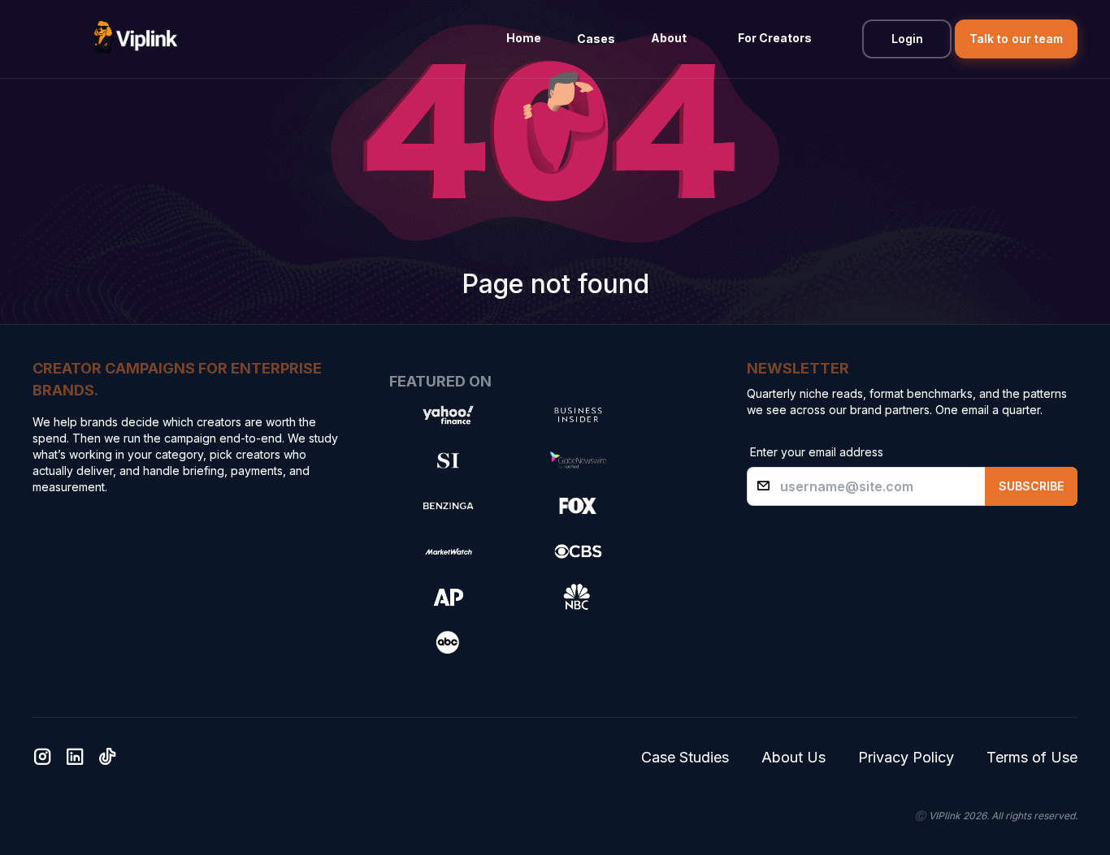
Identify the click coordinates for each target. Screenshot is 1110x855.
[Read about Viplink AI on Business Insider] (577, 415)
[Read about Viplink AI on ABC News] (447, 642)
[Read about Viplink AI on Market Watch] (447, 551)
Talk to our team (1016, 38)
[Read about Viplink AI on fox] (577, 506)
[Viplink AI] (134, 39)
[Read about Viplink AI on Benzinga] (447, 506)
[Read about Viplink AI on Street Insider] (447, 460)
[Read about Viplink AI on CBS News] (577, 551)
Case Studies (685, 757)
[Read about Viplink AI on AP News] (447, 597)
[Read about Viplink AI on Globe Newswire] (577, 460)
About (669, 38)
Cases (596, 38)
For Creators (775, 38)
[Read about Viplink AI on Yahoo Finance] (447, 415)
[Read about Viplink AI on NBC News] (577, 597)
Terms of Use (1031, 757)
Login (907, 38)
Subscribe (1031, 486)
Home (523, 38)
